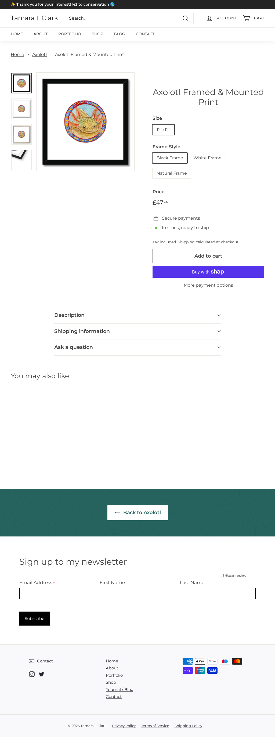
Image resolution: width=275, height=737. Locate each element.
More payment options (208, 285)
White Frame (207, 157)
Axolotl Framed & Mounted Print (89, 54)
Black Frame (170, 157)
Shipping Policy (188, 726)
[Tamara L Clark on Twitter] (41, 674)
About (41, 33)
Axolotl (39, 54)
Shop (97, 33)
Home (17, 33)
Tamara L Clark (34, 18)
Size (157, 118)
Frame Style (166, 146)
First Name (112, 582)
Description (69, 315)
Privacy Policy (124, 726)
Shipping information (82, 331)
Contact (145, 33)
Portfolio (69, 33)
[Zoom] (85, 122)
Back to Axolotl (141, 512)
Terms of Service (155, 726)
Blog (119, 33)
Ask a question (73, 347)
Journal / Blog (119, 689)
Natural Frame (172, 173)
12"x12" (163, 129)
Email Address (37, 582)
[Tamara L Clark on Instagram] (32, 674)
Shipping (186, 242)
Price (159, 191)
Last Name (192, 582)
